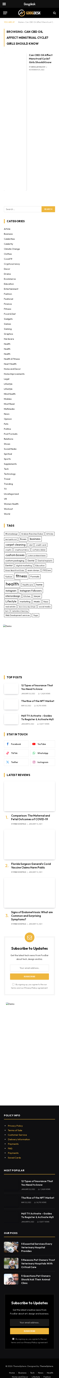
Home (20, 22)
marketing (25, 601)
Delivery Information (19, 1139)
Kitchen (26, 596)
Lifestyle (8, 384)
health (12, 584)
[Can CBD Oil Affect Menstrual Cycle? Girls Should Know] (15, 122)
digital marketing (24, 565)
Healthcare (27, 584)
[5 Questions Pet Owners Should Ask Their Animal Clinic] (11, 1279)
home (39, 584)
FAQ (10, 1148)
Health (7, 344)
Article (7, 229)
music (37, 601)
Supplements (10, 464)
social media (45, 606)
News (6, 414)
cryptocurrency (22, 549)
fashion (8, 576)
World (7, 514)
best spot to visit (11, 539)
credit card (41, 545)
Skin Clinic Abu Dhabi (27, 607)
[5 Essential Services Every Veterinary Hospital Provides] (11, 1247)
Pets (6, 424)
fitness (21, 576)
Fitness (7, 309)
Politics (7, 429)
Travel (7, 479)
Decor (7, 269)
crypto (8, 549)
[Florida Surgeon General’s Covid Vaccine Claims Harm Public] (29, 844)
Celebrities (9, 239)
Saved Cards (14, 1157)
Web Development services (17, 615)
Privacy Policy (30, 988)
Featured (8, 299)
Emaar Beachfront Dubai (14, 570)
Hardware (9, 339)
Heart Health (10, 364)
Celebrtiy (8, 244)
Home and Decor (12, 369)
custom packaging (14, 560)
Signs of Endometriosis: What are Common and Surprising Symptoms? (32, 915)
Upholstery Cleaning (20, 611)
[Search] (54, 12)
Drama (7, 274)
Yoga (35, 615)
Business (8, 234)
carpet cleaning (15, 544)
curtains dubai (38, 549)
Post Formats (10, 434)
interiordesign (13, 596)
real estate (10, 606)
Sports (7, 459)
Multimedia (9, 409)
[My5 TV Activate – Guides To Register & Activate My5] (11, 719)
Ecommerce (10, 279)
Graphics (8, 334)
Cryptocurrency (12, 264)
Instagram (11, 590)
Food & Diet (10, 314)
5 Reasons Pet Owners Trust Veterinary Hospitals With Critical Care (38, 1263)
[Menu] (5, 12)
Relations (8, 439)
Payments (13, 1143)
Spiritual (8, 454)
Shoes (7, 444)
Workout (8, 509)
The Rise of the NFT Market (37, 701)
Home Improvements (14, 374)
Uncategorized (11, 494)
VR (5, 499)
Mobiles (8, 399)
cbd (30, 545)
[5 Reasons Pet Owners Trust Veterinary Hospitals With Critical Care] (11, 1263)
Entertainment (11, 289)
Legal (6, 379)
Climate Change (12, 249)
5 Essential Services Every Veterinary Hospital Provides (36, 1247)
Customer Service (17, 1134)
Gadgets (8, 319)
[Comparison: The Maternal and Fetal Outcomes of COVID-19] (29, 796)
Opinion (8, 419)
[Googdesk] (29, 13)
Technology (10, 474)
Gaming (8, 329)
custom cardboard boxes (37, 555)
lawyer (37, 596)
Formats (35, 576)
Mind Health (10, 394)
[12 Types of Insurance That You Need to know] (11, 688)
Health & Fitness (12, 359)
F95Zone (47, 570)
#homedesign (11, 534)
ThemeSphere (46, 1366)
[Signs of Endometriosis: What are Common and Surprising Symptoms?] (29, 893)
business (35, 539)
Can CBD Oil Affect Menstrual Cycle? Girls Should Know (41, 58)
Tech (6, 469)
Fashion (8, 294)
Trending (8, 484)
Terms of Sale (15, 1130)
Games (7, 324)
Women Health (11, 504)
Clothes (8, 254)
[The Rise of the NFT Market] (11, 704)
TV (5, 489)
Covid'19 (8, 259)
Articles (49, 534)
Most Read (9, 404)
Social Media (10, 449)
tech (7, 611)
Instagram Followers (31, 590)
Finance (8, 304)
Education (9, 284)
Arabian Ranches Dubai (32, 534)
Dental (31, 560)
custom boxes (15, 555)
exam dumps (33, 570)
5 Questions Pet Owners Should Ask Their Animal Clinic (36, 1279)
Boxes (23, 539)
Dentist (9, 565)
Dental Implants (45, 560)
